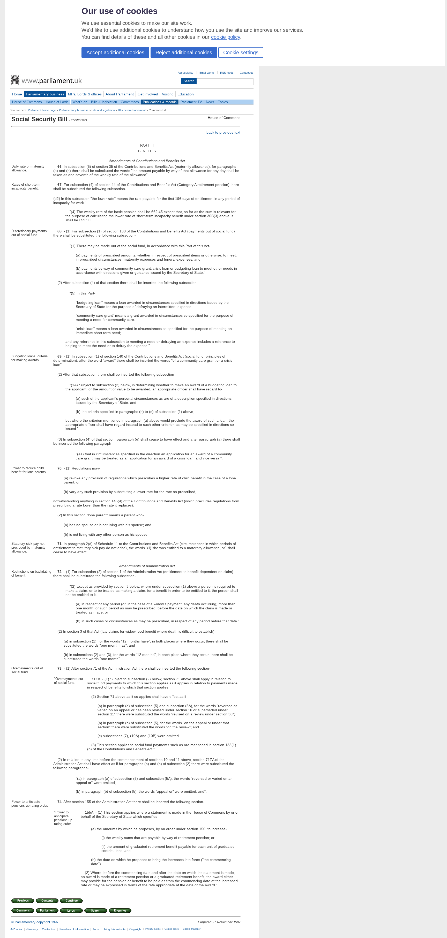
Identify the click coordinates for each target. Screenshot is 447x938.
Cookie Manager (191, 929)
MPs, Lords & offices (85, 94)
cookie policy (225, 37)
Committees (130, 102)
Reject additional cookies (183, 52)
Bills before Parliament (132, 110)
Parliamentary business (45, 94)
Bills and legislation (103, 110)
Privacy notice (153, 929)
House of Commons (27, 102)
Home (17, 94)
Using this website (114, 929)
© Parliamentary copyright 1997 (34, 922)
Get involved (148, 94)
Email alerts (206, 72)
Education (185, 94)
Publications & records (160, 102)
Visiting (168, 94)
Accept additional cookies (115, 52)
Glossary (32, 929)
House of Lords (57, 102)
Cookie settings (240, 52)
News (210, 102)
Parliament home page (42, 110)
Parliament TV (191, 102)
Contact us (247, 72)
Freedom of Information (74, 929)
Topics (223, 102)
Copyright (135, 929)
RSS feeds (227, 72)
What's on (79, 102)
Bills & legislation (104, 102)
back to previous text (223, 132)
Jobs (96, 929)
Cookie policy (172, 929)
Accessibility (185, 72)
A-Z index (16, 929)
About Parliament (120, 94)
